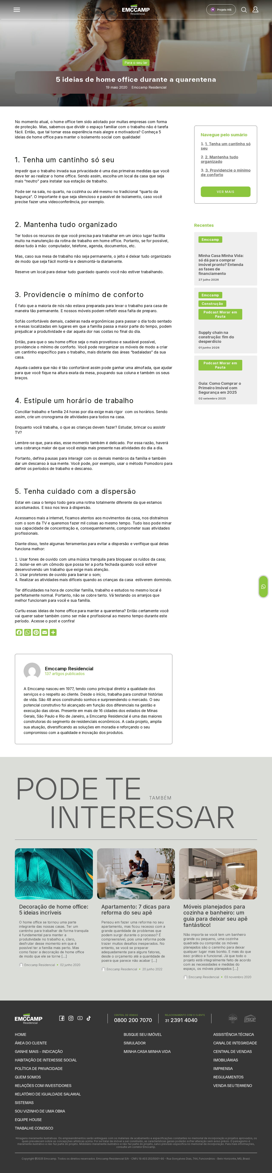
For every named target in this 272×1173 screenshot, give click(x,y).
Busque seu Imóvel (143, 1034)
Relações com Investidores (43, 1086)
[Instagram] (70, 1019)
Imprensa (223, 1069)
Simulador (135, 1043)
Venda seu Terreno (232, 1086)
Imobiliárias (225, 1060)
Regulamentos (228, 1077)
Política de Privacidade (39, 1069)
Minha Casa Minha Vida (147, 1052)
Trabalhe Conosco (34, 1128)
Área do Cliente (31, 1043)
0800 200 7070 (133, 1020)
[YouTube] (80, 1018)
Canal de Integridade (235, 1043)
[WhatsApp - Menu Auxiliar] (263, 586)
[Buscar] (244, 10)
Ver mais (226, 192)
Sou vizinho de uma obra (40, 1111)
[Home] (136, 9)
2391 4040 (181, 1020)
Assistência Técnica (233, 1034)
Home (20, 1034)
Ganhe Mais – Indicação (39, 1052)
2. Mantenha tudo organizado (219, 159)
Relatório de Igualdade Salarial (48, 1094)
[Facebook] (61, 1019)
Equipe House (28, 1120)
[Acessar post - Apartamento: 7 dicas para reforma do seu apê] (136, 915)
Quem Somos (28, 1077)
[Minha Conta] (255, 9)
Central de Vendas (232, 1052)
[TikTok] (89, 1019)
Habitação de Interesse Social (46, 1060)
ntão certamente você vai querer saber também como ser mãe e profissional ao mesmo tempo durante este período (92, 616)
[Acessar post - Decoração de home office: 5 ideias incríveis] (54, 915)
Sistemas (24, 1103)
